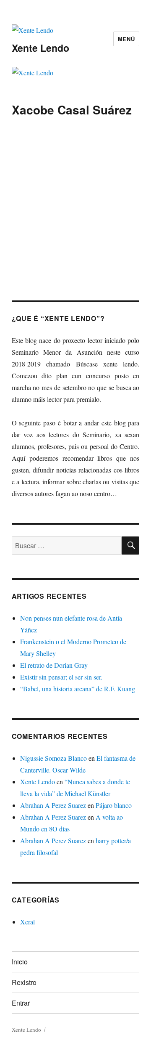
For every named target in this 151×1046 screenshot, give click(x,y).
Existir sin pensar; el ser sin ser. (61, 676)
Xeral (27, 921)
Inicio (20, 961)
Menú (126, 39)
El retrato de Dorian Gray (54, 665)
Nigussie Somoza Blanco (53, 758)
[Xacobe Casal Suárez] (75, 171)
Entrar (21, 1003)
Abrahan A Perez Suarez (53, 805)
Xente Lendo (40, 48)
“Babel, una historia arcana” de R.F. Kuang (77, 688)
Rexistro (24, 982)
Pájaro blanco (114, 805)
